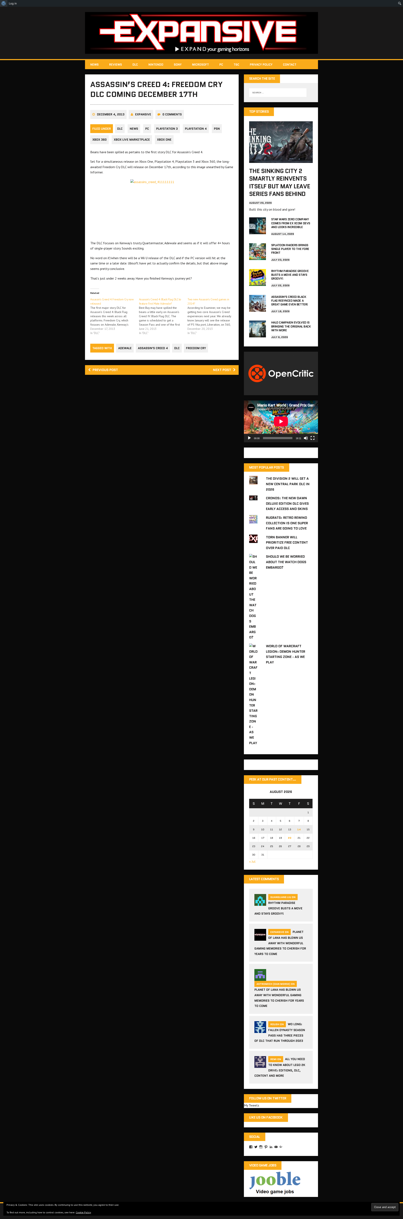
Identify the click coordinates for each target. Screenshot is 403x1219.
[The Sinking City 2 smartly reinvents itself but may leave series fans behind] (281, 160)
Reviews (115, 64)
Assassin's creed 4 (153, 348)
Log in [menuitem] (13, 3)
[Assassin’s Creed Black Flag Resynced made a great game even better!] (257, 309)
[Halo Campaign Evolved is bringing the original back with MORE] (257, 335)
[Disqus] (162, 437)
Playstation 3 (167, 129)
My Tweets (251, 1105)
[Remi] (260, 1065)
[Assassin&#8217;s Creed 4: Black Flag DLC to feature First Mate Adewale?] (163, 316)
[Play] (249, 438)
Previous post (105, 369)
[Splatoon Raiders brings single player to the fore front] (257, 257)
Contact (289, 64)
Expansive (143, 114)
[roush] (260, 1030)
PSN (217, 129)
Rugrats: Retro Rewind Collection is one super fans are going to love (287, 523)
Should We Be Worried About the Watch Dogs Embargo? (286, 562)
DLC (135, 64)
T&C (236, 64)
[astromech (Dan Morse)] (260, 978)
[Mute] (306, 438)
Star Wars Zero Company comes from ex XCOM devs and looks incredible (290, 223)
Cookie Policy (83, 1212)
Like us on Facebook (266, 1117)
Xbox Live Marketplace (132, 139)
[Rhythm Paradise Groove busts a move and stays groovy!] (257, 283)
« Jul (252, 861)
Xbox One (164, 139)
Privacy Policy (261, 64)
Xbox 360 (99, 139)
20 (289, 838)
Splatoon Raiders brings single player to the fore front (290, 249)
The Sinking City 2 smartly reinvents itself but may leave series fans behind (279, 182)
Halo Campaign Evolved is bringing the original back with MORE (291, 326)
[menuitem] (3, 3)
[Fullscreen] (312, 438)
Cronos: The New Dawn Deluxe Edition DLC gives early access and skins (287, 503)
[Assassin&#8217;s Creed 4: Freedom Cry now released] (114, 316)
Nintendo (155, 64)
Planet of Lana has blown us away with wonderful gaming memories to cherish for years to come (280, 943)
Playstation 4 (196, 129)
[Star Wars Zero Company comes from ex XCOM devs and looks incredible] (257, 231)
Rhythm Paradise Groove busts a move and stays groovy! (290, 275)
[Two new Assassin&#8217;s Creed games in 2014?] (211, 316)
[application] (281, 421)
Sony (178, 64)
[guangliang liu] (260, 903)
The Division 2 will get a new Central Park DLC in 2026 (288, 484)
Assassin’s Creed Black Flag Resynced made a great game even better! (289, 300)
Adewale (125, 348)
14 (299, 829)
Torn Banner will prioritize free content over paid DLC (287, 542)
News (94, 64)
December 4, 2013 (110, 114)
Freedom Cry (196, 348)
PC (221, 64)
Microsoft (200, 64)
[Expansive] (201, 33)
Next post (222, 369)
